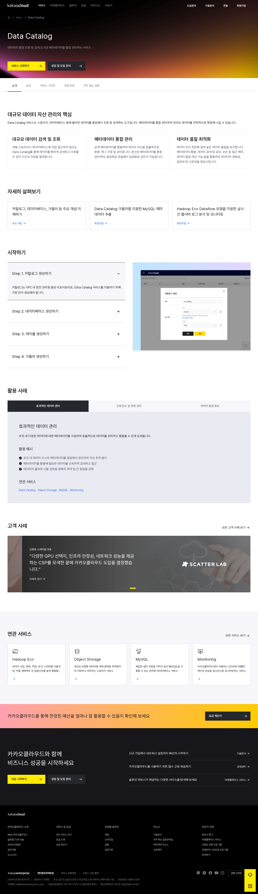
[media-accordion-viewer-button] (245, 346)
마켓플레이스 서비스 (235, 779)
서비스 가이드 (48, 85)
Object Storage (47, 490)
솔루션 (73, 5)
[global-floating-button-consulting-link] (250, 874)
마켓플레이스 (57, 5)
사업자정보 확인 (88, 884)
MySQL (63, 490)
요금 (83, 5)
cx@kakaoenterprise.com (29, 884)
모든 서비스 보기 (236, 635)
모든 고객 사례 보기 (234, 527)
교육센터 (241, 766)
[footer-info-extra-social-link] (198, 873)
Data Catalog (27, 490)
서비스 (42, 5)
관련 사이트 (236, 873)
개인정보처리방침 (45, 873)
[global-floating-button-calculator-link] (250, 886)
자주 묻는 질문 (91, 85)
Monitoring (76, 490)
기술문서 (241, 753)
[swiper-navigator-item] (123, 588)
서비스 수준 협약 (91, 873)
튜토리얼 (69, 85)
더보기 (108, 5)
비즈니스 (95, 5)
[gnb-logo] (18, 6)
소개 (14, 85)
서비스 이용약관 (68, 873)
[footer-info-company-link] (19, 873)
